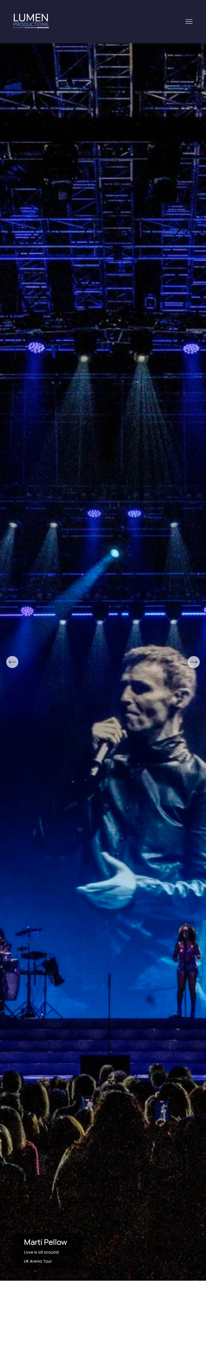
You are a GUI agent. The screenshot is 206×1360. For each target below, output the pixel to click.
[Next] (194, 662)
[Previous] (12, 662)
